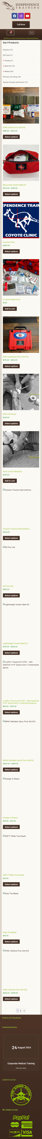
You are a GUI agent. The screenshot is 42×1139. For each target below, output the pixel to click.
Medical (9, 71)
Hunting (9, 61)
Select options (11, 137)
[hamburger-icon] (31, 32)
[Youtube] (27, 16)
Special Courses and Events (15, 82)
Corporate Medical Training (21, 1063)
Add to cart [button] (10, 309)
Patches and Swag (12, 77)
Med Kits (10, 66)
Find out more (21, 1068)
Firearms (8, 50)
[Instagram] (21, 16)
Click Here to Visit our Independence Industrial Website (21, 38)
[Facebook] (15, 16)
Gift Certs (8, 55)
